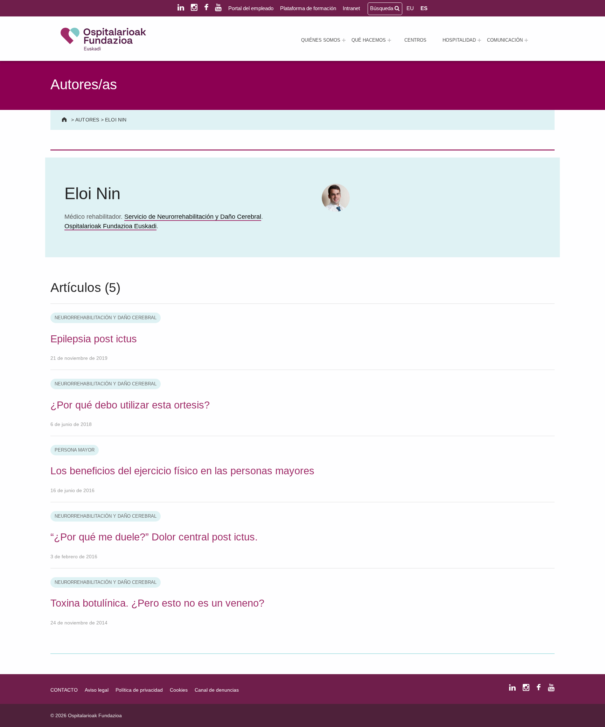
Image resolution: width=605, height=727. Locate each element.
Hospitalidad (459, 40)
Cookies (179, 690)
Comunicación (505, 40)
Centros (415, 40)
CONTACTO (64, 690)
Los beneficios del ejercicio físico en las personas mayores (182, 470)
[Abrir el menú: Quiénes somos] (344, 40)
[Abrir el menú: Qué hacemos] (389, 40)
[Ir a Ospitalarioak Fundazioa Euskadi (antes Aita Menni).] (65, 120)
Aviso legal (97, 690)
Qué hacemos (369, 40)
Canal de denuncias (217, 690)
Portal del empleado (250, 8)
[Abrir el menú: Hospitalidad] (479, 40)
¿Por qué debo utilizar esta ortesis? (130, 405)
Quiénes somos (320, 40)
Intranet (351, 8)
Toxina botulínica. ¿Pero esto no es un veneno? (157, 603)
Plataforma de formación (308, 8)
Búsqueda (382, 8)
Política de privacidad (139, 690)
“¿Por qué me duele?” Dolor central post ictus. (154, 537)
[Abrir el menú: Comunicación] (526, 40)
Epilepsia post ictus (93, 338)
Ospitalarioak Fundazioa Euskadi (110, 226)
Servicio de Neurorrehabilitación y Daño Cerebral (192, 216)
